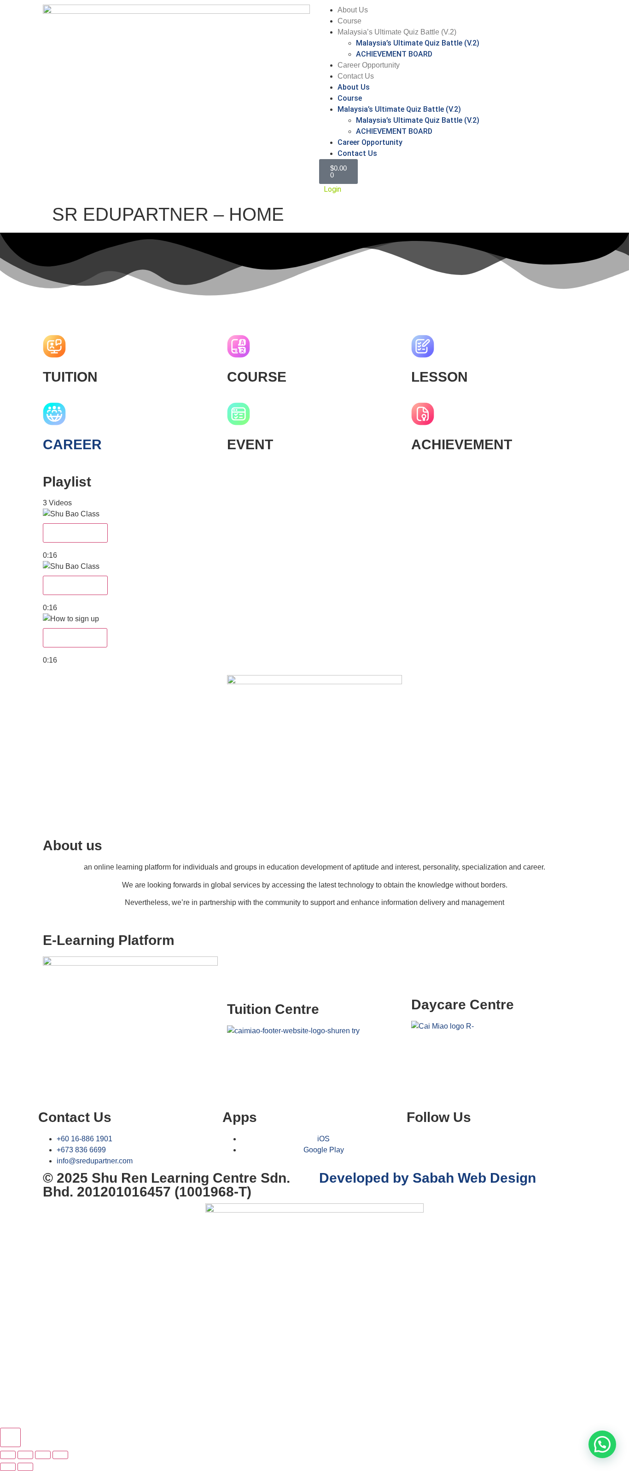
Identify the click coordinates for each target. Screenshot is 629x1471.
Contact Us (356, 76)
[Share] (43, 1455)
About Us (353, 10)
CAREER (72, 444)
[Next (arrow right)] (25, 1467)
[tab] (314, 535)
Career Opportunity (369, 65)
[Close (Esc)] (60, 1455)
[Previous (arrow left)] (8, 1467)
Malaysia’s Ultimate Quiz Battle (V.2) (397, 32)
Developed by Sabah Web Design (427, 1177)
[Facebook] (418, 1144)
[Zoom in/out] (8, 1455)
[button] (314, 304)
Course (349, 21)
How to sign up (75, 637)
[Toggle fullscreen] (25, 1455)
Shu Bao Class (75, 533)
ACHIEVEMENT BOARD (394, 54)
